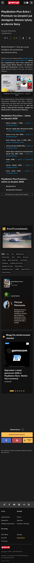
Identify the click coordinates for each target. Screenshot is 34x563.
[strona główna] (14, 2)
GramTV (4, 538)
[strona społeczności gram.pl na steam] (24, 504)
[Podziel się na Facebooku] (23, 38)
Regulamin (4, 520)
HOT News (4, 535)
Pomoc (19, 517)
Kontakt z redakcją (23, 524)
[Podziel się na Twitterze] (29, 38)
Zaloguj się (29, 440)
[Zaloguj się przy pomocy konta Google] (17, 440)
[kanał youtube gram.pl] (14, 504)
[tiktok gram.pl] (4, 504)
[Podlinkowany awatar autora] (7, 305)
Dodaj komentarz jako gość (17, 435)
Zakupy (19, 535)
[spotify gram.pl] (19, 504)
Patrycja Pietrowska (8, 31)
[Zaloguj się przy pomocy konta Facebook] (6, 440)
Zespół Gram (5, 517)
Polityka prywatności (8, 524)
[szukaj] (2, 2)
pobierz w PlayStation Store (16, 131)
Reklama (20, 520)
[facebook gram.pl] (9, 504)
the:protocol (21, 538)
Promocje (4, 541)
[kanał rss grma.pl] (29, 504)
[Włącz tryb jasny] (26, 2)
